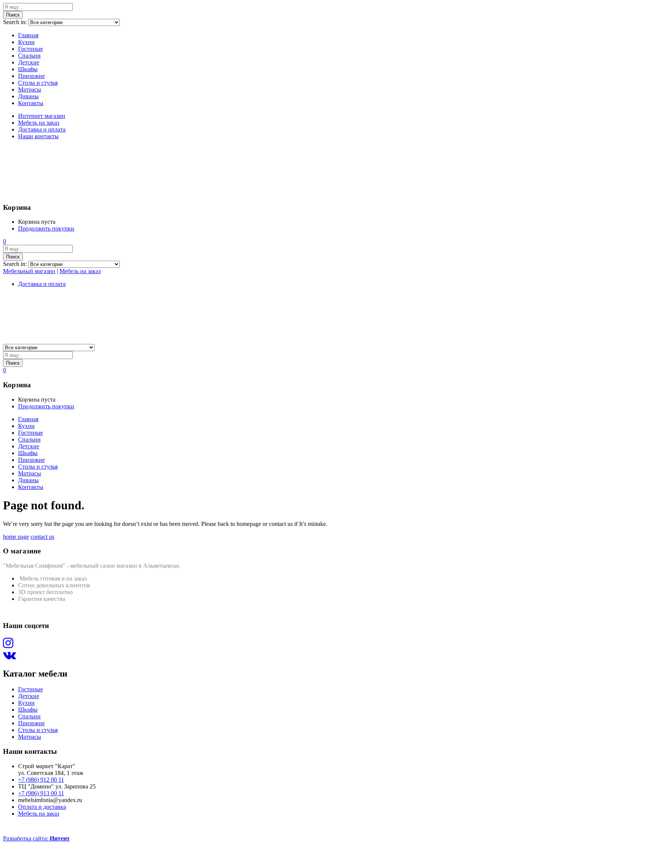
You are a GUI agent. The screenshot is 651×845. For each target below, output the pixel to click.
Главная (28, 35)
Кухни (26, 42)
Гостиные (30, 49)
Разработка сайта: (36, 838)
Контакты (30, 103)
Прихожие (31, 76)
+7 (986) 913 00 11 (41, 793)
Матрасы (29, 89)
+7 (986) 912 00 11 (41, 779)
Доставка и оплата (42, 129)
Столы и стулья (38, 82)
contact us (42, 536)
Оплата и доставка (42, 807)
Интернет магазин (41, 116)
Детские (28, 62)
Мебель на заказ (38, 122)
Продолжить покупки (46, 228)
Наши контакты (38, 136)
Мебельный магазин (29, 271)
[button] (4, 241)
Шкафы (28, 69)
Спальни (29, 55)
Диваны (28, 96)
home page (16, 536)
